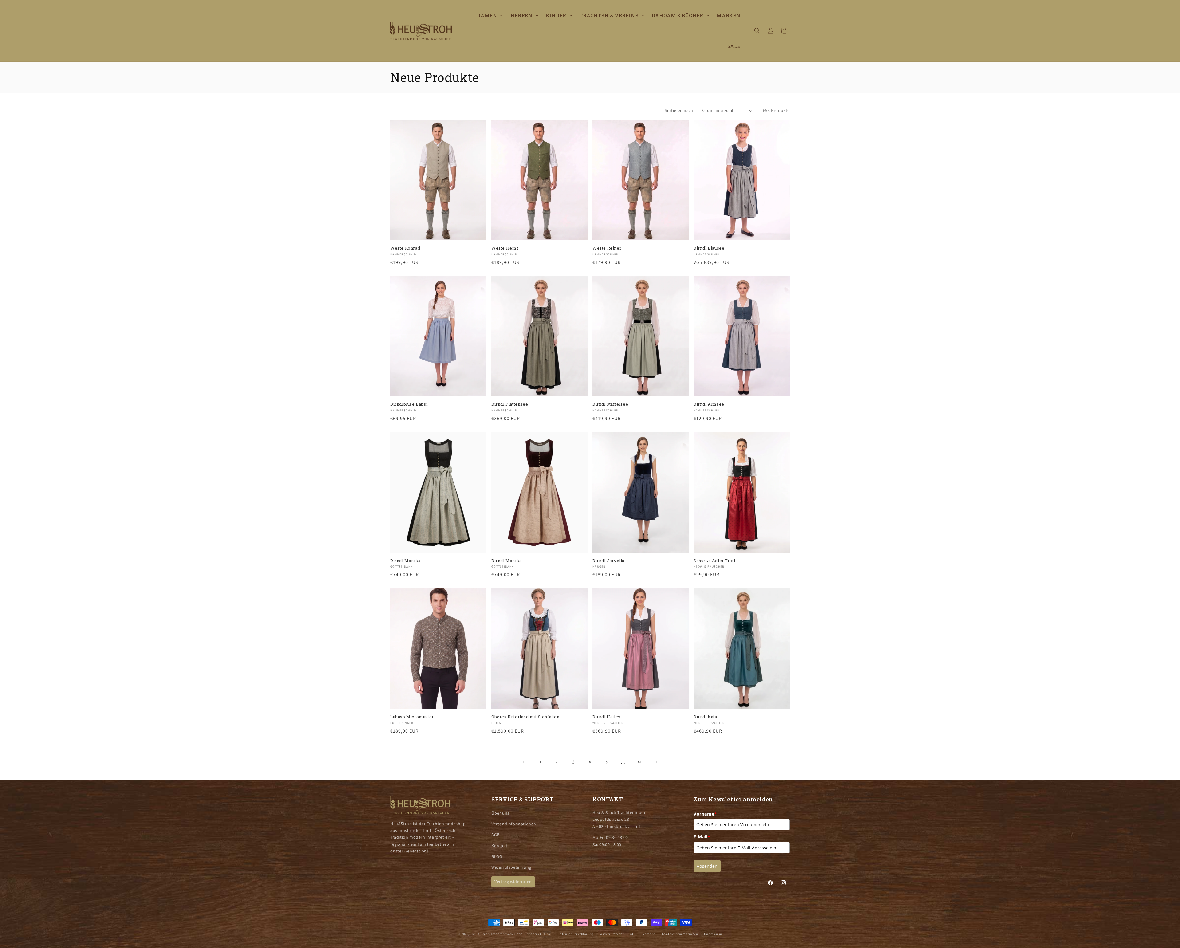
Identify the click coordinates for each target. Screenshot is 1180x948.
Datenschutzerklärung (575, 934)
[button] (757, 30)
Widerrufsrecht (612, 934)
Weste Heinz (505, 248)
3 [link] (573, 762)
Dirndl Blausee (709, 248)
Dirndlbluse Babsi (408, 404)
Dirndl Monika (405, 560)
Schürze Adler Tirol (714, 560)
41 (640, 762)
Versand (649, 934)
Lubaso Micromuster (412, 716)
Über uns (500, 813)
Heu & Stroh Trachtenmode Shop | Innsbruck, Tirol (511, 934)
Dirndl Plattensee (509, 404)
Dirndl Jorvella (608, 560)
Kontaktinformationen (680, 934)
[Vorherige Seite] (523, 762)
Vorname (705, 814)
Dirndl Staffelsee (610, 404)
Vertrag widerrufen (513, 881)
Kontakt (499, 845)
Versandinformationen (513, 824)
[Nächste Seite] (656, 762)
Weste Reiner (606, 248)
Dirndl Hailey (606, 716)
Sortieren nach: (679, 110)
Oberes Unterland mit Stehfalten (525, 716)
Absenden (707, 866)
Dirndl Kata (705, 716)
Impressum (713, 934)
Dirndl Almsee (709, 404)
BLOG (496, 856)
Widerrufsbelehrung (511, 867)
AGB (495, 834)
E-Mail (702, 837)
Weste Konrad (405, 248)
